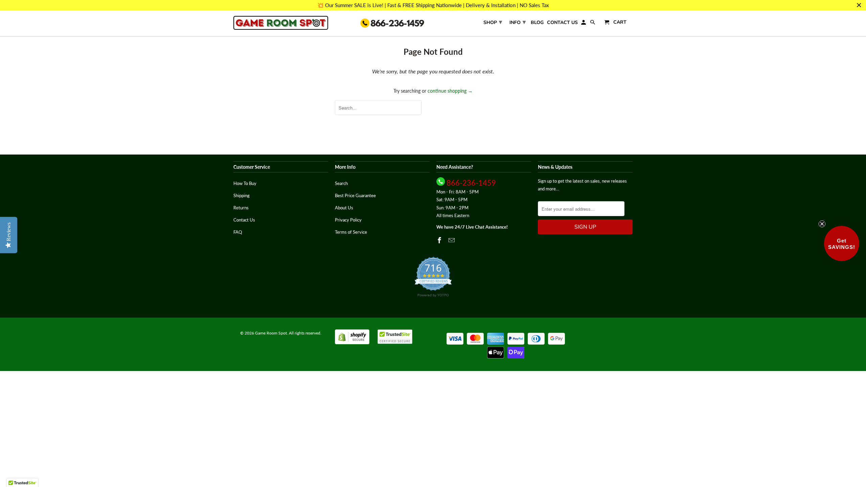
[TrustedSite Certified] (395, 336)
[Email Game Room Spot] (452, 240)
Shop (492, 22)
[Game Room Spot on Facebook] (440, 240)
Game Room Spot (271, 332)
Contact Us (562, 23)
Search (341, 183)
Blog (537, 23)
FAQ (237, 232)
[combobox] (378, 107)
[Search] (593, 24)
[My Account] (584, 24)
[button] (841, 243)
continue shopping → (450, 91)
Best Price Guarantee (355, 195)
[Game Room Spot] (280, 23)
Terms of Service (351, 232)
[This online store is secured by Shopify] (352, 342)
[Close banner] (859, 5)
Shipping (241, 195)
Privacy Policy (348, 220)
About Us (344, 207)
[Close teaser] (822, 224)
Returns (241, 207)
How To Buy (244, 183)
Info (517, 22)
